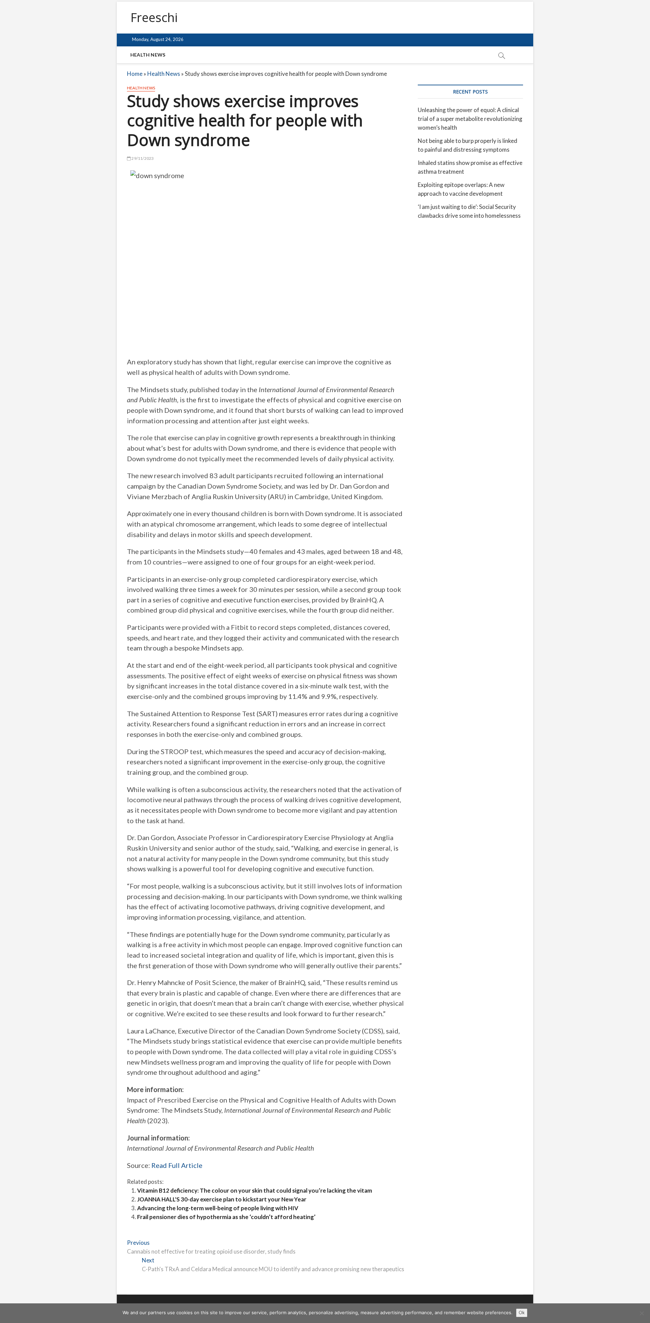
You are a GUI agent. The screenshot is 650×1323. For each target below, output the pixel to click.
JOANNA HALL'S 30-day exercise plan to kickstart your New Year (221, 1199)
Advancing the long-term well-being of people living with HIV (217, 1208)
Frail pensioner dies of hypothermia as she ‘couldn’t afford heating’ (226, 1216)
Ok (522, 1312)
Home (135, 73)
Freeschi (154, 17)
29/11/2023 (142, 158)
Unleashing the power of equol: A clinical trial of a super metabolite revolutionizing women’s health (470, 118)
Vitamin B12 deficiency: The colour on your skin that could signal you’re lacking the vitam (254, 1190)
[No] (641, 1313)
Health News (147, 55)
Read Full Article (176, 1165)
